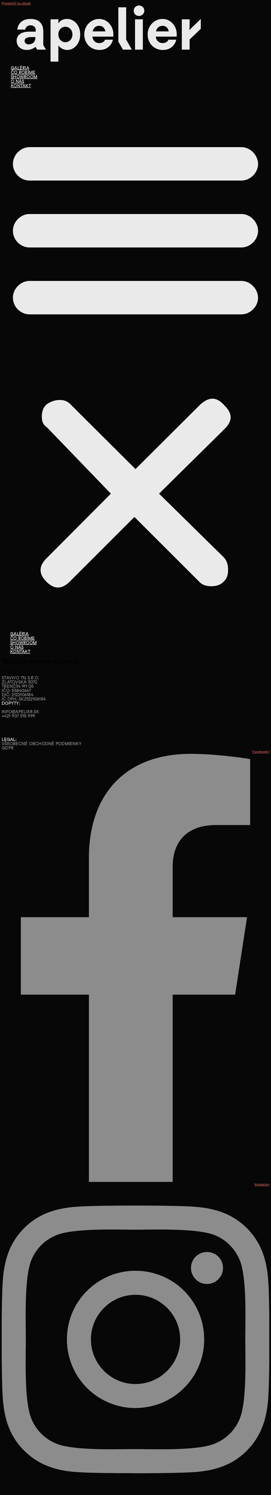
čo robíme (23, 72)
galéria (20, 67)
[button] (135, 359)
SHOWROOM (24, 76)
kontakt (21, 85)
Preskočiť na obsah (16, 3)
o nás (17, 81)
